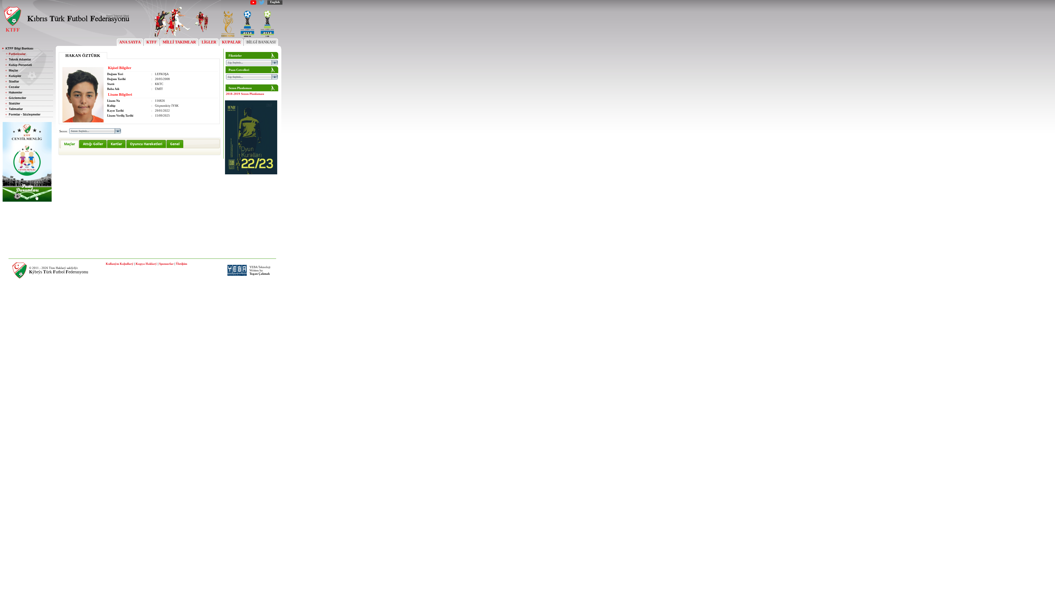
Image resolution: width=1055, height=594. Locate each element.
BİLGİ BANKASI (261, 42)
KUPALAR (231, 42)
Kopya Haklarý (146, 263)
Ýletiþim (181, 263)
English (275, 2)
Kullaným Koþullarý (120, 263)
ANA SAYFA (130, 42)
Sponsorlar (166, 263)
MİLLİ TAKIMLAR (179, 42)
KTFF (151, 42)
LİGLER (209, 42)
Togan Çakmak (259, 273)
